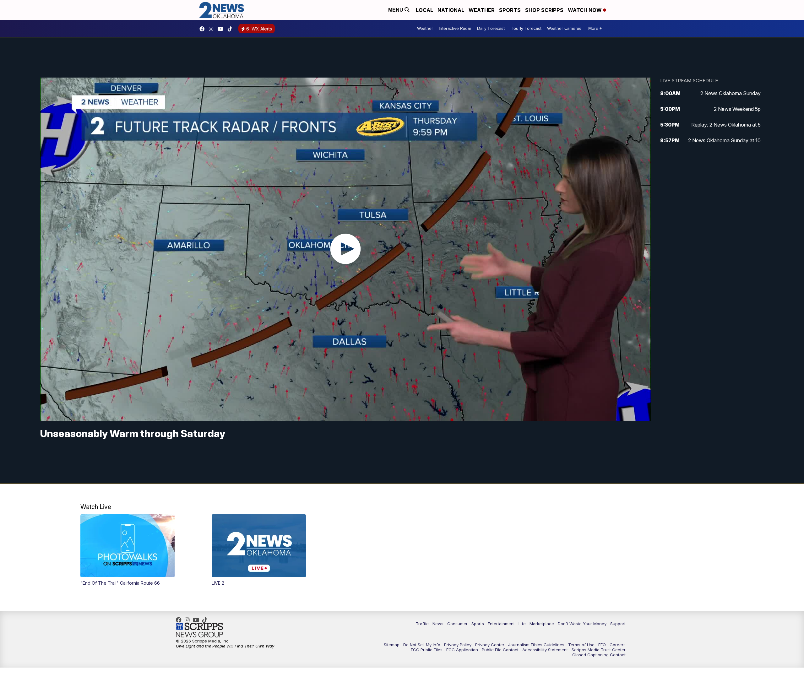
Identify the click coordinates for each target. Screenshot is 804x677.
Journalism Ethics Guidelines (536, 644)
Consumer (457, 623)
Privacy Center (489, 644)
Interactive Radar (455, 28)
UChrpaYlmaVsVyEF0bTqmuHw (222, 28)
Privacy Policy (457, 644)
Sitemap (391, 644)
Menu (396, 10)
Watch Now (585, 10)
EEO (602, 644)
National (450, 10)
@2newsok (231, 28)
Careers (618, 644)
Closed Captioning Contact (599, 654)
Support (618, 623)
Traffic (422, 623)
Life (522, 623)
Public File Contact (500, 649)
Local (424, 10)
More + (595, 28)
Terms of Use (581, 644)
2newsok (212, 28)
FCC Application (462, 649)
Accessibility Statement (545, 649)
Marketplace (542, 623)
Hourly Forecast (525, 28)
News (437, 623)
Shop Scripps (544, 10)
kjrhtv (203, 28)
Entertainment (501, 623)
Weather (482, 10)
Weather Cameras (564, 28)
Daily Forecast (491, 28)
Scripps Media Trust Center (599, 649)
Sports (510, 10)
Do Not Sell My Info (421, 644)
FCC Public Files (427, 649)
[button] (139, 550)
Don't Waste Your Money (582, 623)
